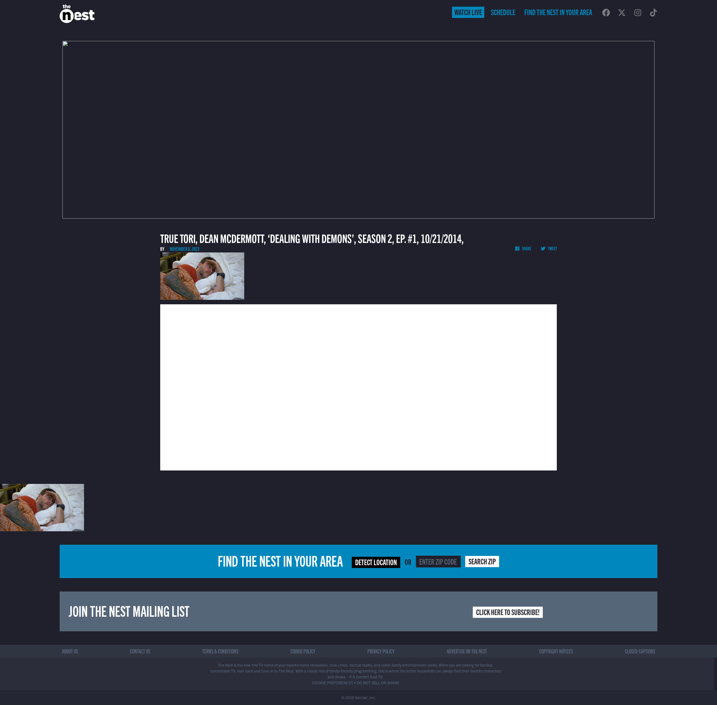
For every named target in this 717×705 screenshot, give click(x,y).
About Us (70, 651)
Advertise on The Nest (467, 651)
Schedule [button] (503, 12)
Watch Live (468, 12)
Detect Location (376, 562)
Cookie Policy (302, 651)
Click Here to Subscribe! (507, 612)
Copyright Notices (556, 651)
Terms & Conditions (220, 651)
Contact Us (140, 651)
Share (526, 248)
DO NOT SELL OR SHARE (378, 682)
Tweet (552, 248)
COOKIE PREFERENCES (332, 682)
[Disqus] (358, 387)
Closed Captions (640, 651)
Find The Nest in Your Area (558, 12)
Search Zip (482, 561)
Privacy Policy (381, 651)
